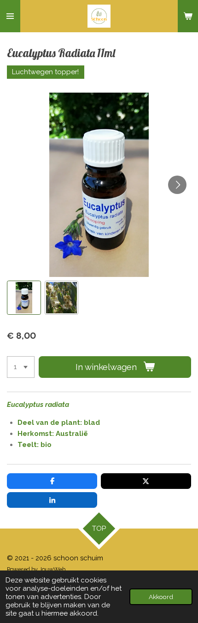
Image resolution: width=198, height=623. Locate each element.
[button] (24, 298)
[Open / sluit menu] (10, 16)
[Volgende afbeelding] (177, 185)
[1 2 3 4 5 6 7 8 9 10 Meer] (21, 367)
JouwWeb (52, 569)
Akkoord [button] (161, 596)
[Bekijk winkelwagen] (188, 16)
